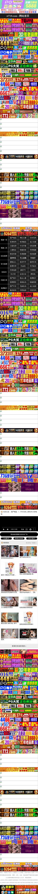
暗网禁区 (13, 282)
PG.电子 (32, 538)
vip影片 (6, 538)
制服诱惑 (33, 282)
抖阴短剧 (23, 290)
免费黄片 (33, 278)
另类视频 (33, 250)
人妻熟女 (13, 250)
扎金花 (23, 266)
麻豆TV (23, 270)
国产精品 (13, 238)
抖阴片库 (4, 280)
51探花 (33, 270)
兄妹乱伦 (23, 286)
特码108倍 (19, 538)
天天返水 (33, 266)
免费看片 (4, 288)
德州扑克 (33, 262)
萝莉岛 (33, 274)
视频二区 (4, 248)
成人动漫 (33, 242)
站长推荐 (4, 256)
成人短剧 (33, 286)
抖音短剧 (13, 270)
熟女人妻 (23, 278)
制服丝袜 (23, 250)
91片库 (13, 274)
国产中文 (13, 286)
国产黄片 (13, 278)
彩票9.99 (13, 266)
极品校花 (13, 290)
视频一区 (4, 240)
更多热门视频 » (31, 543)
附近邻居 (13, 254)
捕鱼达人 (13, 262)
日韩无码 (33, 290)
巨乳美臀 (33, 246)
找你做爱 (33, 254)
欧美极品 (23, 242)
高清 (22, 529)
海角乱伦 (23, 282)
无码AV (4, 272)
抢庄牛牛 (23, 262)
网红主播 (23, 238)
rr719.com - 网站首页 (18, 15)
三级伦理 (13, 246)
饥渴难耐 (23, 254)
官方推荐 (4, 264)
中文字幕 (23, 246)
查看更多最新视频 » (19, 646)
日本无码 (33, 238)
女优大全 (23, 274)
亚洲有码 (13, 242)
